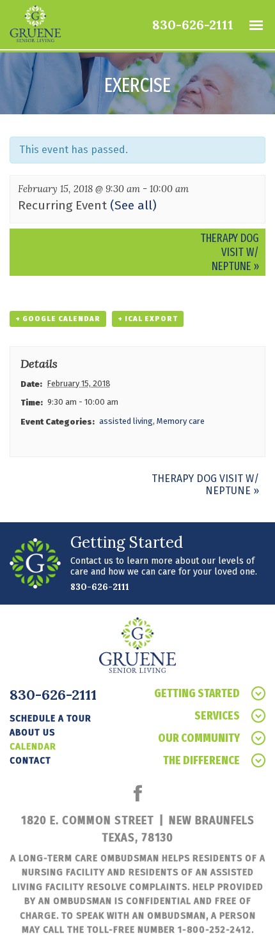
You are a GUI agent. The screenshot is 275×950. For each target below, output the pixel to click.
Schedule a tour (50, 718)
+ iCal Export (148, 319)
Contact (30, 760)
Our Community (199, 738)
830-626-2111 (192, 25)
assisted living (126, 421)
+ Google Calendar (57, 319)
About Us (32, 732)
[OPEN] (255, 24)
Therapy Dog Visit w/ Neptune (229, 252)
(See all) (133, 205)
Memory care (181, 421)
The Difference (201, 760)
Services (217, 716)
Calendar (33, 746)
